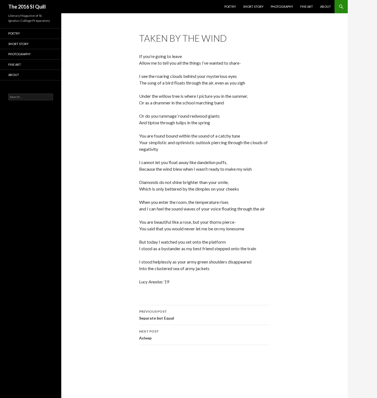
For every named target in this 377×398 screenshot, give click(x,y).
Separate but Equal (156, 314)
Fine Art (306, 6)
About (325, 6)
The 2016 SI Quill (27, 7)
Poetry (230, 6)
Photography (282, 6)
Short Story (253, 6)
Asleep (149, 334)
